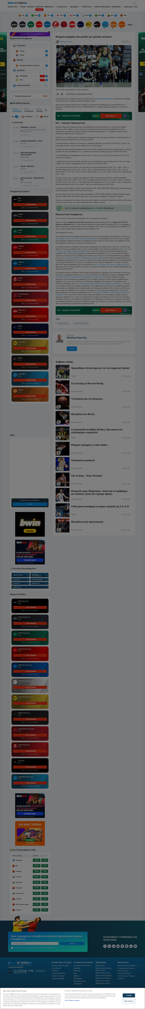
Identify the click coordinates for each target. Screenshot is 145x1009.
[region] (72, 998)
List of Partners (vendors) (72, 1000)
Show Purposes (128, 1001)
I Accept (128, 995)
